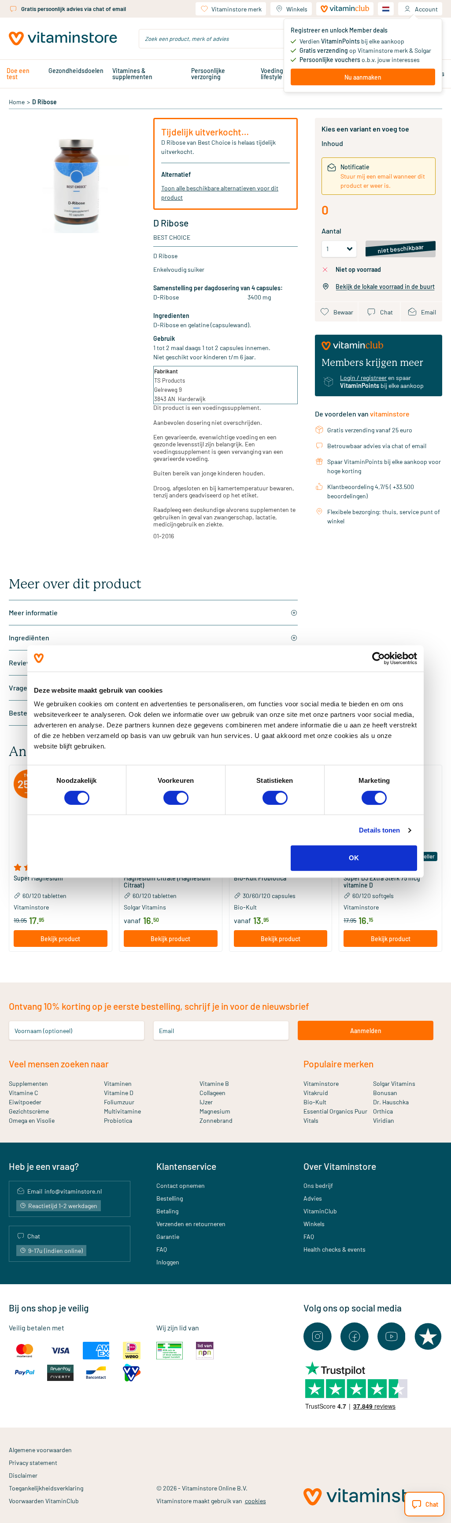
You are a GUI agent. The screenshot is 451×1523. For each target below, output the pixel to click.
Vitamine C (23, 1092)
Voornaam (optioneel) (43, 1030)
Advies (312, 1198)
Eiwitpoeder (25, 1102)
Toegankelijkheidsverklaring (46, 1488)
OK (354, 858)
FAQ (161, 1249)
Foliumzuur (119, 1102)
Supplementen (28, 1083)
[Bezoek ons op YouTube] (391, 1336)
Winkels (296, 9)
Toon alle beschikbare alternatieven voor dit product (219, 192)
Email (166, 1030)
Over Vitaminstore (339, 1166)
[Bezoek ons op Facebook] (354, 1336)
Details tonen (379, 830)
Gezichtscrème (29, 1111)
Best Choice (171, 237)
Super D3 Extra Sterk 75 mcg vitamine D (382, 882)
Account (426, 9)
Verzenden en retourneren (191, 1223)
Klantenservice (186, 1166)
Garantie (167, 1236)
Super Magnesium (38, 878)
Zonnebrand (216, 1120)
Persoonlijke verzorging (208, 73)
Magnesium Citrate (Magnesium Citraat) (167, 882)
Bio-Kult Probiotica (260, 878)
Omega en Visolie (32, 1120)
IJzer (206, 1102)
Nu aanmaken (362, 77)
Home (17, 102)
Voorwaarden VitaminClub (44, 1501)
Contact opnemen (180, 1185)
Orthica (383, 1111)
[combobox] (225, 38)
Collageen (213, 1092)
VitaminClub (320, 1211)
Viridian (383, 1120)
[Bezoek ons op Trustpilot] (428, 1336)
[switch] (176, 798)
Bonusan (385, 1092)
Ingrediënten (29, 637)
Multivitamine (122, 1111)
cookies (255, 1501)
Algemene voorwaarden (40, 1450)
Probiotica (118, 1120)
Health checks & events (334, 1249)
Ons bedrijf (318, 1185)
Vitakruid (315, 1092)
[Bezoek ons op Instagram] (317, 1336)
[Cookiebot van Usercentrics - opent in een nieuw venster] (378, 658)
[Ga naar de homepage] (63, 39)
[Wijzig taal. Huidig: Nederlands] (386, 8)
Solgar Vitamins (394, 1083)
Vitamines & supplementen (132, 73)
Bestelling (169, 1198)
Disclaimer (23, 1475)
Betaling (167, 1211)
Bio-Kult (314, 1102)
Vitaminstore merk (236, 9)
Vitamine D (118, 1092)
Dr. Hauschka (391, 1102)
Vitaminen (118, 1083)
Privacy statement (33, 1462)
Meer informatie (33, 612)
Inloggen (167, 1262)
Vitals (310, 1120)
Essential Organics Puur (335, 1111)
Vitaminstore (321, 1083)
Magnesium (215, 1111)
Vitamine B (214, 1083)
